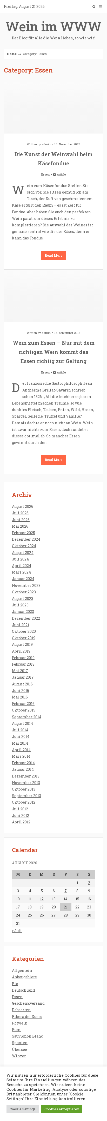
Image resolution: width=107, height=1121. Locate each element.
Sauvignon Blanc (27, 1036)
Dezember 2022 (26, 618)
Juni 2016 (20, 690)
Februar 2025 (23, 532)
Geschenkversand (28, 1003)
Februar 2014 (23, 762)
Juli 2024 (20, 559)
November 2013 (26, 782)
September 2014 (26, 716)
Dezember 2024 (26, 539)
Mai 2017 (20, 670)
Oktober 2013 (23, 789)
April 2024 (21, 565)
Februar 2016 (23, 703)
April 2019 (21, 651)
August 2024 (23, 552)
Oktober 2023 (24, 591)
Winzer (19, 1055)
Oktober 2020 (24, 631)
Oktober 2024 (24, 545)
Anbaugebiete (24, 976)
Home (12, 54)
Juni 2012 (20, 815)
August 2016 (22, 684)
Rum (16, 1029)
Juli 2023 (20, 604)
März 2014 (21, 756)
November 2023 (26, 585)
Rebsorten (21, 1009)
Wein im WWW (53, 29)
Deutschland (23, 990)
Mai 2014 (20, 743)
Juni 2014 (20, 736)
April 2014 (21, 749)
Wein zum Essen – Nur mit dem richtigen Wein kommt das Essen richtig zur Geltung (54, 351)
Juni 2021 (20, 624)
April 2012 (21, 821)
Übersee (19, 1049)
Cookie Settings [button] (23, 1109)
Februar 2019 (23, 657)
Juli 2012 (20, 808)
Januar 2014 (23, 769)
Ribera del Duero (27, 1016)
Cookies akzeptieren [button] (61, 1109)
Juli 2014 (20, 729)
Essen (45, 174)
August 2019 (22, 644)
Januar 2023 (23, 611)
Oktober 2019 (23, 637)
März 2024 (21, 572)
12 (42, 898)
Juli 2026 (20, 512)
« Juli (17, 930)
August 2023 (22, 598)
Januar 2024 (23, 578)
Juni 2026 (21, 519)
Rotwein (20, 1023)
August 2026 (22, 506)
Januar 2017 (23, 677)
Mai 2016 (20, 697)
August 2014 (22, 723)
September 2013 (26, 795)
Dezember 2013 (25, 776)
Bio (15, 983)
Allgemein (22, 970)
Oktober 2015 (23, 710)
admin (46, 144)
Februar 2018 (23, 664)
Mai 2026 (20, 526)
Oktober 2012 (23, 802)
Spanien (20, 1042)
